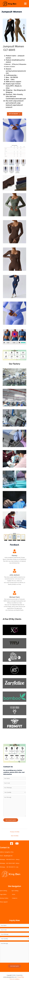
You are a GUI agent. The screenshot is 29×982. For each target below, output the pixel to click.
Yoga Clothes (3, 894)
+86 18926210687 (10, 863)
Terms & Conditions (14, 979)
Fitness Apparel (4, 902)
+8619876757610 (10, 859)
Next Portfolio (14, 835)
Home (13, 894)
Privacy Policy (20, 977)
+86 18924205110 (10, 867)
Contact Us (14, 898)
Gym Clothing (15, 890)
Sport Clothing (3, 890)
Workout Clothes (4, 898)
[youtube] (17, 843)
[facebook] (12, 843)
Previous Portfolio (14, 831)
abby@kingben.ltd (8, 855)
